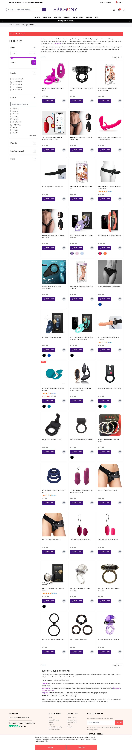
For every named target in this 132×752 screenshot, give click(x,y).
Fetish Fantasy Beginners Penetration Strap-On (81, 287)
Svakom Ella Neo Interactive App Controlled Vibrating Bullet (52, 138)
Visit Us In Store (72, 722)
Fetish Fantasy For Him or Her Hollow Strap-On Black (109, 187)
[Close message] (121, 34)
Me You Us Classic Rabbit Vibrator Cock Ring (80, 589)
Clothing (57, 17)
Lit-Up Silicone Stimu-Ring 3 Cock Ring (81, 439)
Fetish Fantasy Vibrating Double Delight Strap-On (107, 89)
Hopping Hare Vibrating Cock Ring (108, 639)
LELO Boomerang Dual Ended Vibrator (109, 235)
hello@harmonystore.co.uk (21, 718)
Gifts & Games (78, 17)
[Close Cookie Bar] (130, 737)
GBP (119, 2)
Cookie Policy (44, 741)
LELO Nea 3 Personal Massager (51, 337)
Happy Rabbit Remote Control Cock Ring (52, 89)
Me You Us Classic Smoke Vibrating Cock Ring (108, 589)
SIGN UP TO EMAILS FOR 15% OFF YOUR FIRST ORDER (26, 2)
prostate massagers (48, 690)
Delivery (51, 722)
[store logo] (65, 8)
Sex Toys (37, 17)
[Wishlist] (113, 10)
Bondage (67, 17)
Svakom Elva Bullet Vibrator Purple (80, 539)
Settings (81, 747)
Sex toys (43, 39)
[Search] (44, 9)
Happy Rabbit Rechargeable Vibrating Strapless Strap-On (109, 138)
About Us (51, 718)
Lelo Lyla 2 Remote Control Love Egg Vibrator (53, 589)
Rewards (70, 727)
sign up (119, 722)
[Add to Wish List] (64, 100)
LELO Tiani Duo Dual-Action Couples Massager (53, 389)
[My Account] (124, 10)
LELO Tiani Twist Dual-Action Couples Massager (81, 236)
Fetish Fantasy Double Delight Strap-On (81, 187)
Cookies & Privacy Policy (55, 727)
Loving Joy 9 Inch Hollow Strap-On (52, 186)
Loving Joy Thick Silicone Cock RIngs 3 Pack (53, 491)
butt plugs (116, 688)
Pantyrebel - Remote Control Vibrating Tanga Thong (81, 138)
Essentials (47, 17)
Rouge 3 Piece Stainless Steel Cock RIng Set (108, 440)
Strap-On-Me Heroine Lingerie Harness (109, 286)
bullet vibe (58, 43)
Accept (50, 747)
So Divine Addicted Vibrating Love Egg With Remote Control (81, 491)
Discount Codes (72, 720)
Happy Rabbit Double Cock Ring (51, 439)
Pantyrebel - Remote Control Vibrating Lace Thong (53, 236)
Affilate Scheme (72, 718)
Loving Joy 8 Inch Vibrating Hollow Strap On (108, 338)
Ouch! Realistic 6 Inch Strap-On (51, 539)
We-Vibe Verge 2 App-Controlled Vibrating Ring (51, 287)
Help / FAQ (51, 725)
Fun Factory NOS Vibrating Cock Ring (109, 388)
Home (11, 25)
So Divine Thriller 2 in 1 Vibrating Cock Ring (81, 89)
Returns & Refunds (54, 720)
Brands (89, 17)
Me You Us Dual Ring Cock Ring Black (53, 639)
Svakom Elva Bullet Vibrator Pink (108, 539)
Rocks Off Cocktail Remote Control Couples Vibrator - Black (80, 389)
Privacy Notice (93, 730)
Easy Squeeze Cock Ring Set (78, 639)
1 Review (109, 191)
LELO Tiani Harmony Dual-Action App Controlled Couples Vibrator (81, 338)
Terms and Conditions (54, 729)
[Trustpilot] (14, 727)
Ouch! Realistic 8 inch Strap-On (107, 490)
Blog (96, 17)
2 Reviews (54, 593)
